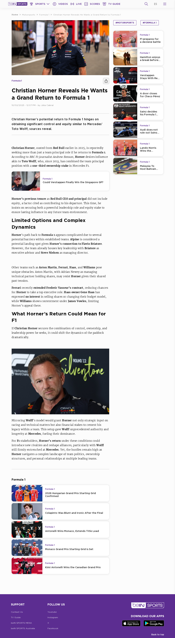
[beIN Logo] (17, 4)
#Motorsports (125, 23)
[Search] (146, 4)
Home (15, 15)
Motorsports (28, 15)
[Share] (106, 81)
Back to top (157, 634)
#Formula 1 (150, 23)
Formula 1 (44, 15)
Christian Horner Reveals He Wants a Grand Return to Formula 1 (87, 15)
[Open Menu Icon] (165, 4)
